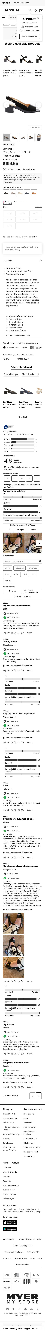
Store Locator (29, 1127)
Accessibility (29, 1156)
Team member (22, 1264)
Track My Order (9, 1114)
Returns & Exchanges (12, 1134)
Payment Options (10, 1118)
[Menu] (4, 17)
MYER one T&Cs (33, 1252)
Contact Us (28, 1123)
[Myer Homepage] (12, 11)
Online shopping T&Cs (22, 1245)
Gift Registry (29, 1143)
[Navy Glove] (27, 192)
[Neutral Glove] (20, 192)
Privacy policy (36, 1258)
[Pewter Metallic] (13, 192)
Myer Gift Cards (10, 1172)
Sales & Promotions (32, 1147)
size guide (38, 207)
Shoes (13, 25)
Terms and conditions (14, 1252)
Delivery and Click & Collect (11, 1128)
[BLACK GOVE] (6, 192)
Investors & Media (11, 1185)
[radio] (9, 213)
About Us (7, 1181)
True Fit (6, 1138)
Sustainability (9, 1190)
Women (6, 25)
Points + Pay (8, 1123)
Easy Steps (8, 148)
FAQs (26, 1118)
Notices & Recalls (31, 1152)
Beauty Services (31, 1138)
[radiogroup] (22, 220)
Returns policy (9, 1239)
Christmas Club (10, 1194)
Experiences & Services (30, 1132)
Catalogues (8, 1143)
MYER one (7, 1167)
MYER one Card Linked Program (9, 1148)
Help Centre (29, 1114)
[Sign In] (30, 10)
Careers (6, 1176)
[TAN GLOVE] (34, 192)
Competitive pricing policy (30, 1239)
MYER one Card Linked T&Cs (15, 1258)
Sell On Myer (8, 1199)
